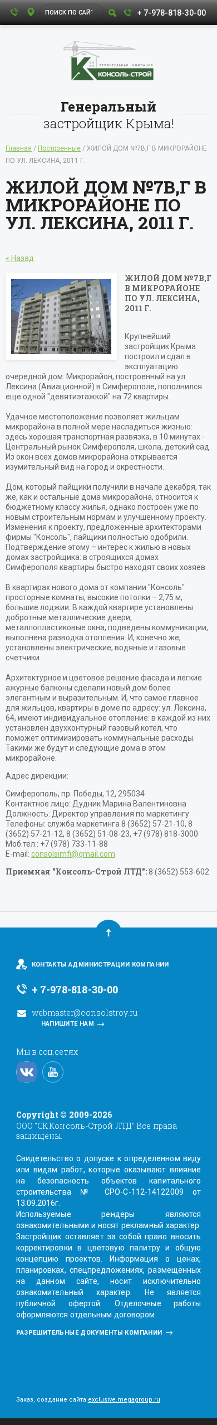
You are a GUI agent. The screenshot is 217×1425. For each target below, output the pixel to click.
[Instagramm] (26, 1072)
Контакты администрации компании (100, 964)
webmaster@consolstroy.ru (84, 1012)
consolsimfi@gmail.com (73, 853)
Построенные (59, 148)
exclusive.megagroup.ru (124, 1399)
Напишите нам (68, 1023)
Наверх (108, 932)
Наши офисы (30, 12)
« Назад (20, 258)
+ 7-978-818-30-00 (171, 12)
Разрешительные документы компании (89, 1332)
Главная (19, 148)
